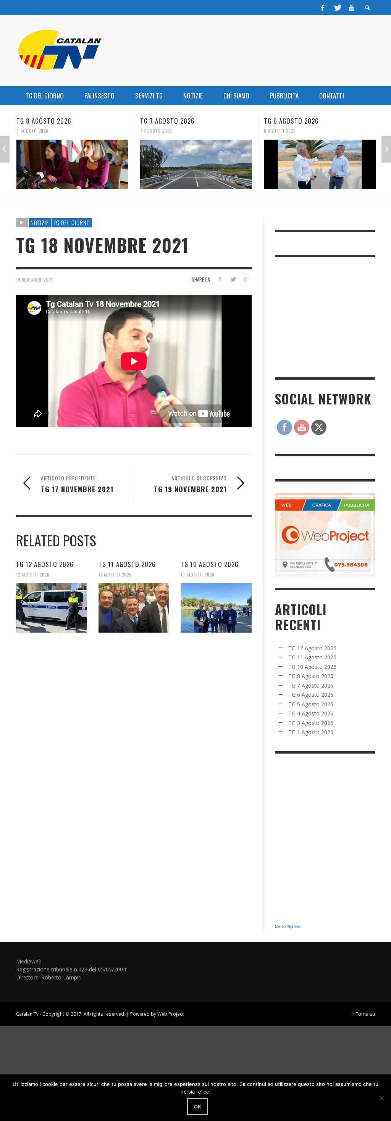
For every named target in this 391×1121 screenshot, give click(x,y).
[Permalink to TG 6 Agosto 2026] (196, 164)
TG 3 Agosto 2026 (310, 722)
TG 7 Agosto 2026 (44, 121)
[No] (381, 1098)
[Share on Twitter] (233, 279)
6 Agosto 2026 (157, 131)
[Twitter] (337, 7)
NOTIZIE (40, 222)
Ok (197, 1106)
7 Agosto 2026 (33, 131)
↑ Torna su (363, 1014)
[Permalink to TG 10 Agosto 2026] (216, 608)
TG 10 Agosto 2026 (210, 564)
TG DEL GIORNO (71, 222)
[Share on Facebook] (220, 279)
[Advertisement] (332, 316)
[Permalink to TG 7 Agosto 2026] (73, 164)
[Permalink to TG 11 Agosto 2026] (134, 608)
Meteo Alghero (287, 926)
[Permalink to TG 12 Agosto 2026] (51, 608)
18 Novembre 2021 (34, 279)
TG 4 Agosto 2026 (310, 713)
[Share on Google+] (246, 279)
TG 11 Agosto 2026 (127, 564)
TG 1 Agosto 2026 (310, 732)
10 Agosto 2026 (198, 574)
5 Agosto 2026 (280, 131)
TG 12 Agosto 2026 (45, 564)
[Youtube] (351, 7)
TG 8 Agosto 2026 (310, 676)
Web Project (170, 1014)
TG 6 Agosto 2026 (168, 121)
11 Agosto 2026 (115, 574)
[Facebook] (322, 7)
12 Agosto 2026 (33, 574)
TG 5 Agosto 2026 (291, 121)
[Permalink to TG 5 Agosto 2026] (320, 164)
